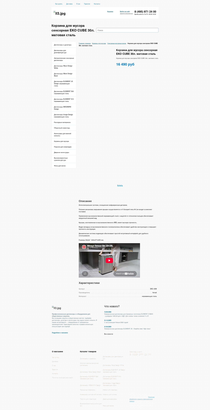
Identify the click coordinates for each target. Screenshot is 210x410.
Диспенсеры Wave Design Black (63, 74)
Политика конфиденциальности (62, 378)
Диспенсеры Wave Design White (63, 67)
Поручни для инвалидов (62, 147)
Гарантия (87, 4)
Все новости (108, 334)
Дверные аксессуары (61, 152)
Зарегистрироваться (126, 13)
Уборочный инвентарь (62, 128)
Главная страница (85, 43)
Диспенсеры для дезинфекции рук (60, 51)
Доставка (69, 4)
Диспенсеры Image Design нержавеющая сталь (63, 115)
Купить (120, 185)
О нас (78, 4)
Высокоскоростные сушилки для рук (61, 159)
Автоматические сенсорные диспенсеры (64, 59)
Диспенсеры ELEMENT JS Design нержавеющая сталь (63, 83)
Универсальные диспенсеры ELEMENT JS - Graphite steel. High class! (127, 329)
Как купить (58, 4)
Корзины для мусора (61, 141)
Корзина (110, 11)
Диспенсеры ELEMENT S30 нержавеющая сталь (64, 92)
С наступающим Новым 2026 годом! (116, 322)
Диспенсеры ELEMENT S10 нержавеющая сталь (64, 100)
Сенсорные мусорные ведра (116, 43)
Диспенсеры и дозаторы (62, 45)
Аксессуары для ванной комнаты (62, 134)
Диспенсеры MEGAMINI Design (62, 108)
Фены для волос (60, 166)
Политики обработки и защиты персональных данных (141, 399)
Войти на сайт (125, 11)
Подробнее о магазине (60, 333)
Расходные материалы (62, 122)
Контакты (97, 4)
